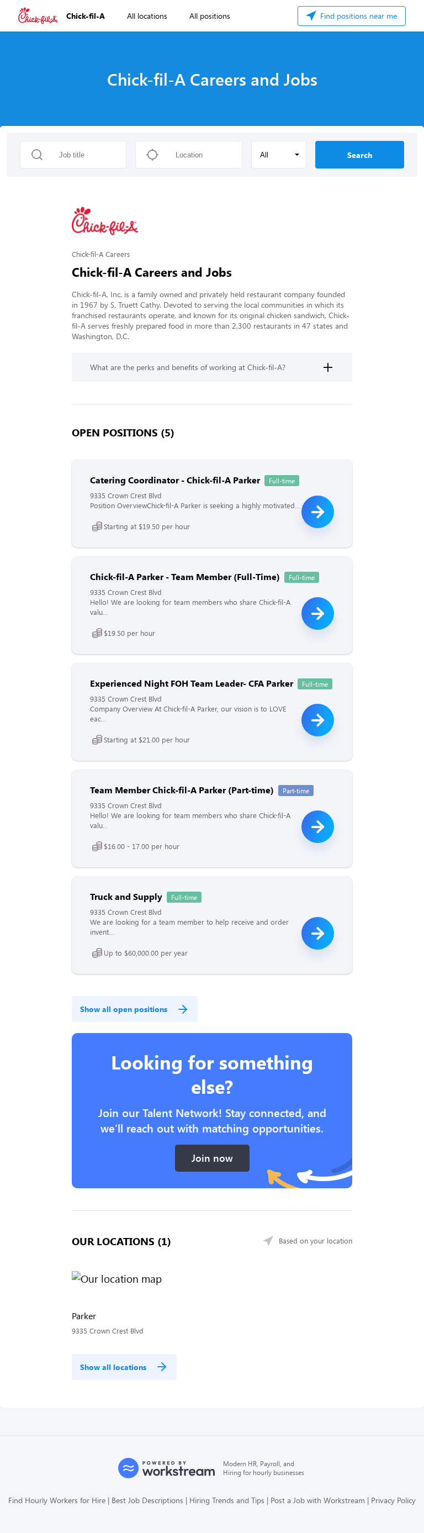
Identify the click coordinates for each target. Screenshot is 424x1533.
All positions (209, 15)
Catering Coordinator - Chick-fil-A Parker (175, 480)
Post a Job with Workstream (318, 1500)
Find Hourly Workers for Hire (56, 1500)
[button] (278, 154)
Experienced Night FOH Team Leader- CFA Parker (191, 683)
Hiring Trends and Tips (226, 1500)
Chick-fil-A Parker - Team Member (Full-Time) (185, 576)
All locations (147, 15)
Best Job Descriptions (147, 1500)
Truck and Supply (126, 896)
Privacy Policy (393, 1500)
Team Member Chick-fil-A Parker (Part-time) (182, 790)
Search (359, 155)
